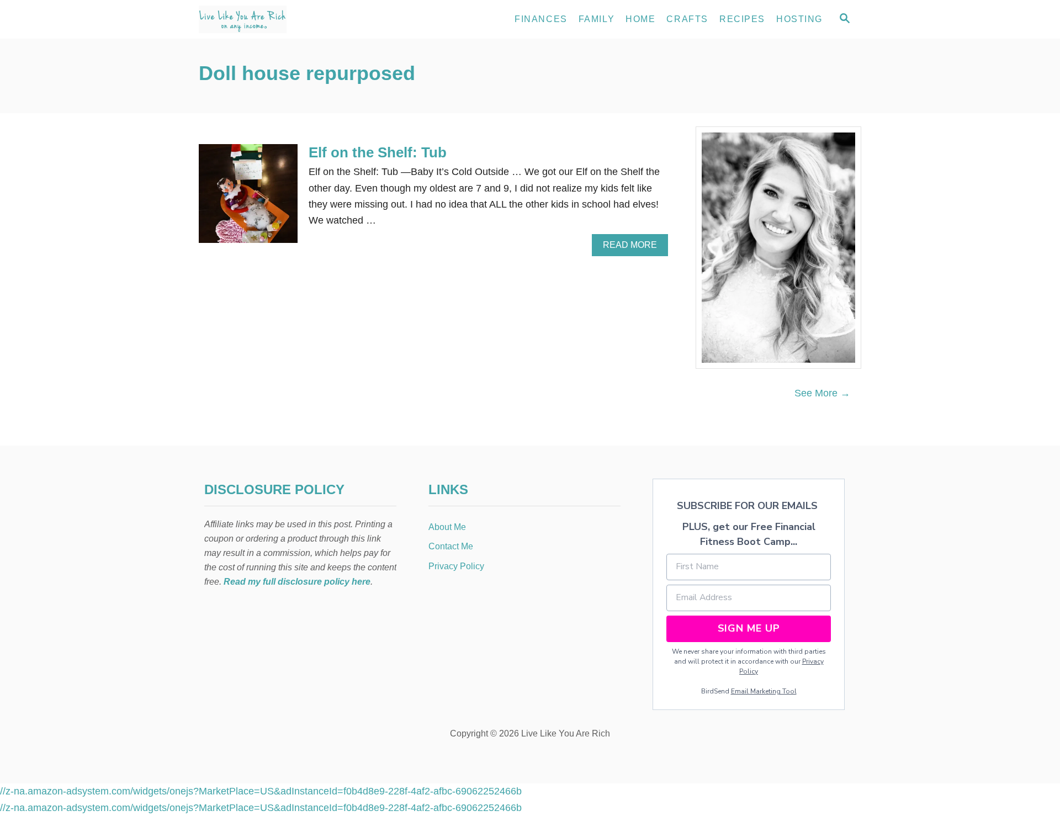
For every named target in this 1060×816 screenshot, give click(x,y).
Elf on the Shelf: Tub (378, 152)
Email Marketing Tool (764, 691)
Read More (633, 248)
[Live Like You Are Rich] (298, 19)
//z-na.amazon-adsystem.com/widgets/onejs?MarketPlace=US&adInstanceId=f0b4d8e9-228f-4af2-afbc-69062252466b (261, 791)
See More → (822, 393)
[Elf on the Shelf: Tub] (248, 198)
